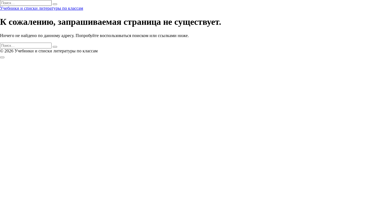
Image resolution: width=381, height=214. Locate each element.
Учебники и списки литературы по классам (41, 8)
